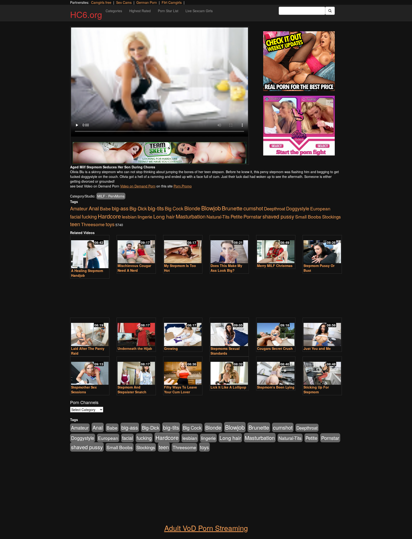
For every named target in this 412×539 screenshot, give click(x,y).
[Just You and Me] (322, 332)
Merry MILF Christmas (275, 265)
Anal (94, 208)
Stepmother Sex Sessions (84, 389)
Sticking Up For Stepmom (316, 389)
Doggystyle (297, 208)
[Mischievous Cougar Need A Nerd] (136, 249)
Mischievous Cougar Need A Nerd (134, 268)
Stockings (331, 216)
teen (75, 224)
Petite (236, 216)
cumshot (253, 208)
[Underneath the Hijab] (136, 332)
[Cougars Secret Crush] (275, 332)
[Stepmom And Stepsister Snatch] (136, 371)
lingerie (145, 216)
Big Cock (174, 208)
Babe (105, 208)
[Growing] (182, 332)
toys (110, 224)
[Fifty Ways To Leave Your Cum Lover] (182, 371)
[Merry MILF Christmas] (275, 249)
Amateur (79, 208)
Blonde (192, 208)
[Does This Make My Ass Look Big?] (229, 249)
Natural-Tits (218, 216)
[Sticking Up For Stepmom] (322, 371)
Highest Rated (140, 10)
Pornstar (252, 216)
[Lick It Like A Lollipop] (229, 371)
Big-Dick (138, 208)
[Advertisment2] (299, 125)
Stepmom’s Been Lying (275, 387)
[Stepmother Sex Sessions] (89, 371)
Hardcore (109, 216)
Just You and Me (317, 348)
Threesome (93, 224)
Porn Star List (168, 10)
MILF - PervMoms (110, 196)
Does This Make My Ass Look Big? (226, 268)
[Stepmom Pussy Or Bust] (322, 249)
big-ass (120, 208)
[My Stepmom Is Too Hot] (182, 249)
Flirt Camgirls (172, 2)
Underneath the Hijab (135, 348)
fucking (89, 216)
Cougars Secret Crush (275, 348)
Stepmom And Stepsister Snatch (132, 389)
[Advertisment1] (299, 61)
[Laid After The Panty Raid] (89, 332)
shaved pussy (278, 216)
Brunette (232, 208)
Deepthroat (274, 208)
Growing (171, 348)
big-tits (156, 208)
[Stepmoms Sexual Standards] (229, 332)
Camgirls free (101, 2)
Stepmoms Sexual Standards (225, 351)
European (320, 208)
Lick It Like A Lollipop (228, 387)
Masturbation (191, 216)
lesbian (129, 216)
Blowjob (211, 208)
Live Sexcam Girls (199, 10)
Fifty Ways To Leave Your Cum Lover (180, 389)
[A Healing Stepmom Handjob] (89, 252)
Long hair (164, 216)
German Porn (146, 2)
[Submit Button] (330, 11)
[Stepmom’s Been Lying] (275, 371)
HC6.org (86, 14)
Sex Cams (124, 2)
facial (75, 216)
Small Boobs (308, 216)
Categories (114, 10)
